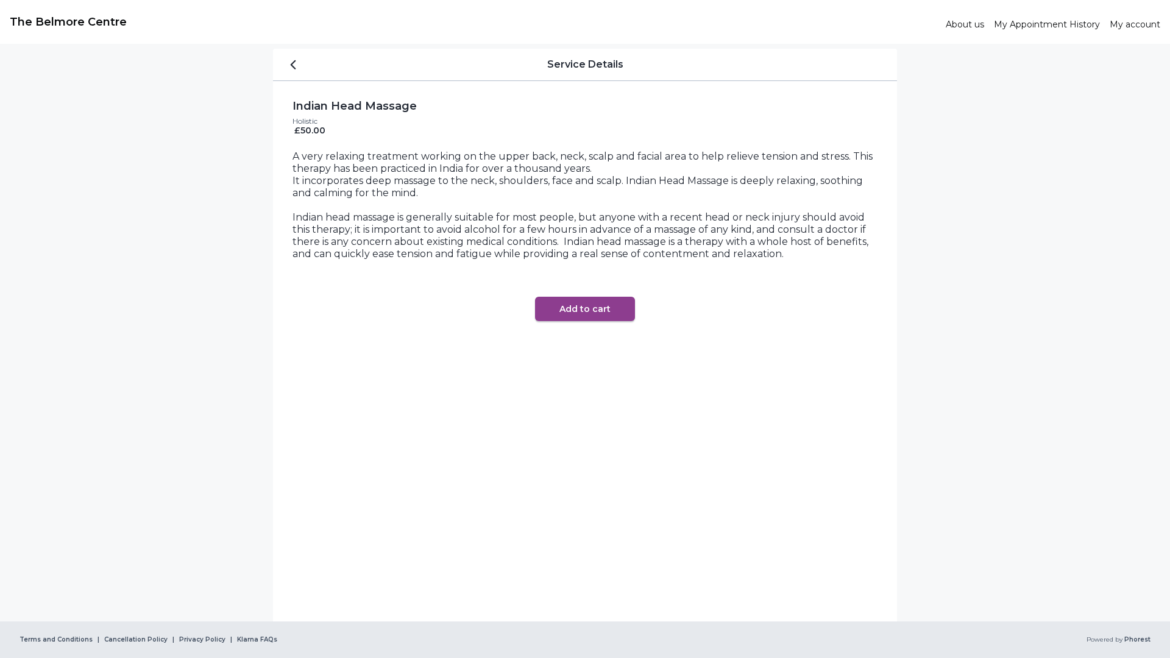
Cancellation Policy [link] (136, 639)
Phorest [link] (1137, 639)
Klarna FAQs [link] (257, 639)
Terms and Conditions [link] (56, 639)
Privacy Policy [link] (202, 639)
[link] (473, 22)
